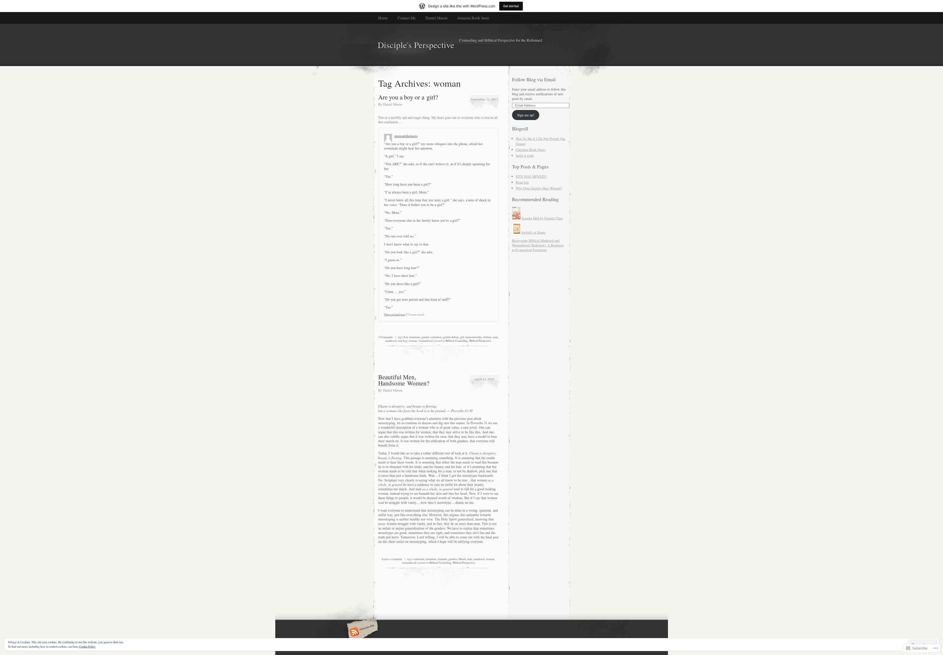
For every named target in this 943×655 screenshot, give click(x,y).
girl (462, 337)
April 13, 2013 (484, 379)
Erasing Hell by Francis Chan (542, 218)
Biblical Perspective (480, 340)
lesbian (487, 337)
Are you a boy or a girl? (408, 97)
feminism (414, 337)
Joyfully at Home (533, 232)
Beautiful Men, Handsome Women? (403, 380)
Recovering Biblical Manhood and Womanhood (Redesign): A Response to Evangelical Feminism (538, 245)
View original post (394, 314)
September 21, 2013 (484, 99)
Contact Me (407, 17)
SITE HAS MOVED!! (531, 176)
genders (452, 559)
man (495, 337)
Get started (511, 6)
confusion (418, 559)
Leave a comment (392, 559)
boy (406, 337)
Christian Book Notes (530, 149)
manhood (391, 340)
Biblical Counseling (457, 340)
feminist (442, 559)
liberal (462, 559)
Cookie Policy (87, 646)
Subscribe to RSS (361, 632)
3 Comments (385, 337)
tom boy (402, 340)
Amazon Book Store (473, 17)
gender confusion (431, 337)
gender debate (451, 337)
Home (383, 17)
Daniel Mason (436, 17)
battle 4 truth (525, 155)
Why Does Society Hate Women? (539, 188)
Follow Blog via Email (533, 79)
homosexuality (474, 337)
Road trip (522, 182)
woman (413, 340)
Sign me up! (525, 115)
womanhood (425, 340)
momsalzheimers (405, 136)
